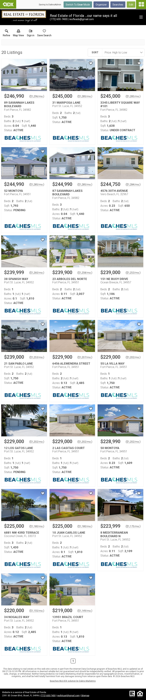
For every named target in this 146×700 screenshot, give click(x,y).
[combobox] (122, 52)
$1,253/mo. (133, 272)
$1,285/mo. (84, 96)
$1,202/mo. (133, 357)
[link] (6, 33)
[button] (18, 33)
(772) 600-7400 (48, 695)
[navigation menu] (141, 4)
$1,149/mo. (84, 610)
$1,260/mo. (36, 272)
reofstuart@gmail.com (68, 695)
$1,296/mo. (36, 96)
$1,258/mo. (84, 272)
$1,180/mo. (36, 526)
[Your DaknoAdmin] (8, 4)
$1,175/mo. (133, 526)
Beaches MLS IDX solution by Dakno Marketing (73, 681)
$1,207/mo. (84, 357)
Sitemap (85, 695)
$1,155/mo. (36, 610)
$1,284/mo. (133, 184)
